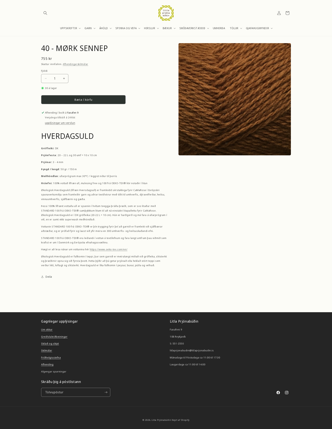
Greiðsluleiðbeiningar (54, 336)
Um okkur (47, 329)
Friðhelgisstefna (51, 357)
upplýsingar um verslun (60, 123)
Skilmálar (46, 350)
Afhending (47, 364)
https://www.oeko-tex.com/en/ (108, 249)
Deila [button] (49, 276)
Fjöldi (44, 70)
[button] (45, 13)
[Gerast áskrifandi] (106, 392)
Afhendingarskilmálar (75, 64)
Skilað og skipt (50, 343)
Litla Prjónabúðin (161, 419)
